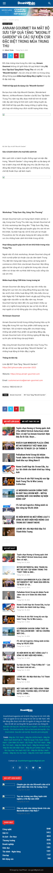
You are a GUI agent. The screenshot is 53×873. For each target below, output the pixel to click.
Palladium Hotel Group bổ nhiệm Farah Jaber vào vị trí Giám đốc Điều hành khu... (33, 594)
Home (4, 20)
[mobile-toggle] (4, 3)
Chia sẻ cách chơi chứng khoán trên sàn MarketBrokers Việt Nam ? (33, 809)
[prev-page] (4, 540)
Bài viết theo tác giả (30, 421)
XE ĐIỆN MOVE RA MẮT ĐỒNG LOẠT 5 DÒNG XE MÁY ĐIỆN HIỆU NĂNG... (32, 654)
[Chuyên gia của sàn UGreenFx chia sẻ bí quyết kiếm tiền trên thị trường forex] (8, 787)
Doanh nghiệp (14, 20)
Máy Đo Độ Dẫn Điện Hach (13, 747)
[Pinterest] (16, 55)
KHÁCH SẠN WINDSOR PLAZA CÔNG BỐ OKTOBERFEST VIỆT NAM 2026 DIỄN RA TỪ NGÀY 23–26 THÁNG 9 (32, 445)
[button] (49, 3)
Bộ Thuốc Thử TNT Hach (35, 742)
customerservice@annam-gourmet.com (25, 380)
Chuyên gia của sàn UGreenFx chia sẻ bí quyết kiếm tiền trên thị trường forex (33, 785)
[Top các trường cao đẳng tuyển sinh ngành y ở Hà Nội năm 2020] (8, 799)
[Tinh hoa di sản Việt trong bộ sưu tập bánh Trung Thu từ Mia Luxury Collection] (8, 481)
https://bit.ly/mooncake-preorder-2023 (19, 367)
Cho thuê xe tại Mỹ (17, 729)
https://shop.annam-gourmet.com (25, 374)
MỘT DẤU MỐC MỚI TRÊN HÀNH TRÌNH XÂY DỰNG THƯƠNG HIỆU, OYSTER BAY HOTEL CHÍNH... (33, 691)
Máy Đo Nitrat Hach (23, 745)
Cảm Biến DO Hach (16, 742)
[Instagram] (19, 767)
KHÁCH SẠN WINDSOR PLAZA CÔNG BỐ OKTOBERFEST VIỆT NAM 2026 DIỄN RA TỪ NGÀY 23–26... (33, 582)
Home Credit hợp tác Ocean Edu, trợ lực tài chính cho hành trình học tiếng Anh (33, 469)
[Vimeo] (33, 767)
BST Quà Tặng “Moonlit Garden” (35, 395)
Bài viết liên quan (11, 421)
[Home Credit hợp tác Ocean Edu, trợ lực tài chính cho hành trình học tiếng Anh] (8, 469)
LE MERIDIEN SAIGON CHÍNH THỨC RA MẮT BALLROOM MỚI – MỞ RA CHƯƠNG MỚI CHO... (33, 631)
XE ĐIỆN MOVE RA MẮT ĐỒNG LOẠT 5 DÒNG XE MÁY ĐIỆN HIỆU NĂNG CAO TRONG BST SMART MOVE (33, 520)
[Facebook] (4, 55)
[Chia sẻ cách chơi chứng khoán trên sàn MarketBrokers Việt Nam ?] (8, 811)
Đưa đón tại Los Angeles (28, 727)
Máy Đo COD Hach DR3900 (39, 753)
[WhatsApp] (21, 55)
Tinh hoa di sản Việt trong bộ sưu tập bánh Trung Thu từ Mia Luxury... (32, 617)
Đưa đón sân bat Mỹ (22, 732)
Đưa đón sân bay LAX (10, 727)
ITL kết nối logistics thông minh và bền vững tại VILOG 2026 (33, 642)
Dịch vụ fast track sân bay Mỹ (35, 729)
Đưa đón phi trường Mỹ (39, 732)
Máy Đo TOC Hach (16, 737)
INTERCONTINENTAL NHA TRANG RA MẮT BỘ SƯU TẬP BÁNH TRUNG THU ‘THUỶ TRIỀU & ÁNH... (32, 569)
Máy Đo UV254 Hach (33, 737)
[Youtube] (39, 767)
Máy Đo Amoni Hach (41, 745)
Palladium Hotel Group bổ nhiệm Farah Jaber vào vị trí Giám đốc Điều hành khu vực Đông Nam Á (32, 457)
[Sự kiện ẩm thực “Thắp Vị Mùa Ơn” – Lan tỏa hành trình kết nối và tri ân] (8, 668)
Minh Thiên (9, 50)
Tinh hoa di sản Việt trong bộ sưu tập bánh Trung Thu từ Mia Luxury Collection (32, 481)
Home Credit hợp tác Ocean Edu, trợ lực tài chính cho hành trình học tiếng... (33, 606)
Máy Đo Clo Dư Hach (18, 753)
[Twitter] (10, 55)
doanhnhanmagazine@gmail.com (31, 761)
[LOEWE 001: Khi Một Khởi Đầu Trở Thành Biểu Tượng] (8, 531)
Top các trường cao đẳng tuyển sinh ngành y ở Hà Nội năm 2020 (32, 797)
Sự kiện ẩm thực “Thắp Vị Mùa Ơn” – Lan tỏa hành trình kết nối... (33, 666)
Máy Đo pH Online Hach (35, 747)
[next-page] (7, 540)
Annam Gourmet (15, 395)
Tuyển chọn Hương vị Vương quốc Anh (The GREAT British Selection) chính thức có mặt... (32, 557)
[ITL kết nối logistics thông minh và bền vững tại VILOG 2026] (8, 508)
